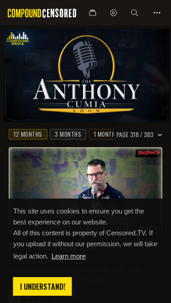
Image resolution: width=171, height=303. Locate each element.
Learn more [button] (69, 256)
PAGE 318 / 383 (134, 134)
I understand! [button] (42, 286)
